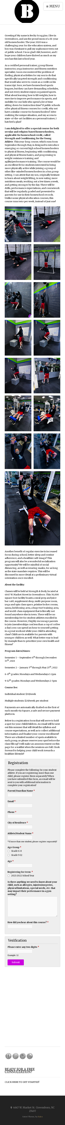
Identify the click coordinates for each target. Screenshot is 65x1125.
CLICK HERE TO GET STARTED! (22, 1082)
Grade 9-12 (16, 855)
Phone (12, 812)
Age (11, 861)
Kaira (40, 1117)
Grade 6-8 (16, 851)
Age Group (14, 847)
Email (12, 801)
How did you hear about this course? (28, 922)
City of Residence (18, 822)
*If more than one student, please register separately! (32, 841)
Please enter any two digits (23, 947)
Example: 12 (13, 955)
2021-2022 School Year (22, 875)
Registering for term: (20, 872)
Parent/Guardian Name (21, 790)
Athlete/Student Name (20, 833)
